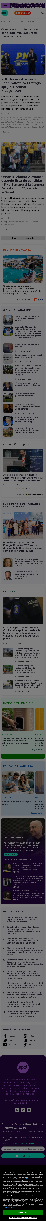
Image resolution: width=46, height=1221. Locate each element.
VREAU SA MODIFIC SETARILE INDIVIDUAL (23, 1218)
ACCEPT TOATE (23, 1212)
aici (26, 1187)
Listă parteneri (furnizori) (9, 1207)
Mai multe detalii (30, 1178)
